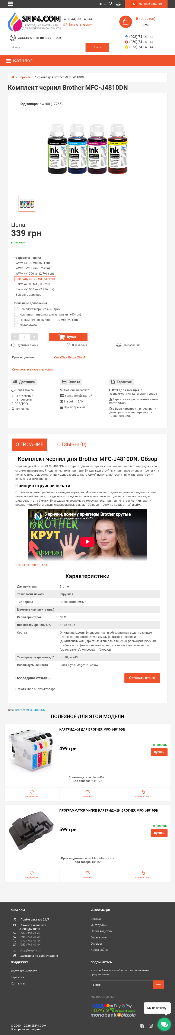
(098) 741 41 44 (141, 37)
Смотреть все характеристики (33, 369)
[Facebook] (143, 1026)
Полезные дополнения (30, 303)
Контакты (18, 983)
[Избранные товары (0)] (110, 4)
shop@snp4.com (30, 950)
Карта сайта (99, 949)
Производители (101, 931)
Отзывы (96, 943)
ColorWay (60, 357)
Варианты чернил (28, 257)
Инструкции (99, 925)
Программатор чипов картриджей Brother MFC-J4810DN (108, 810)
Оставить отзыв (142, 678)
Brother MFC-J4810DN (30, 710)
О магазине (98, 937)
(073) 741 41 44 (141, 47)
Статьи (96, 919)
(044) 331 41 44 (80, 19)
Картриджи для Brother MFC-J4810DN (92, 729)
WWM (81, 357)
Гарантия (17, 977)
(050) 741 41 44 (141, 42)
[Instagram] (152, 1026)
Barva (72, 357)
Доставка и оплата (24, 971)
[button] (102, 4)
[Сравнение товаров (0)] (118, 4)
